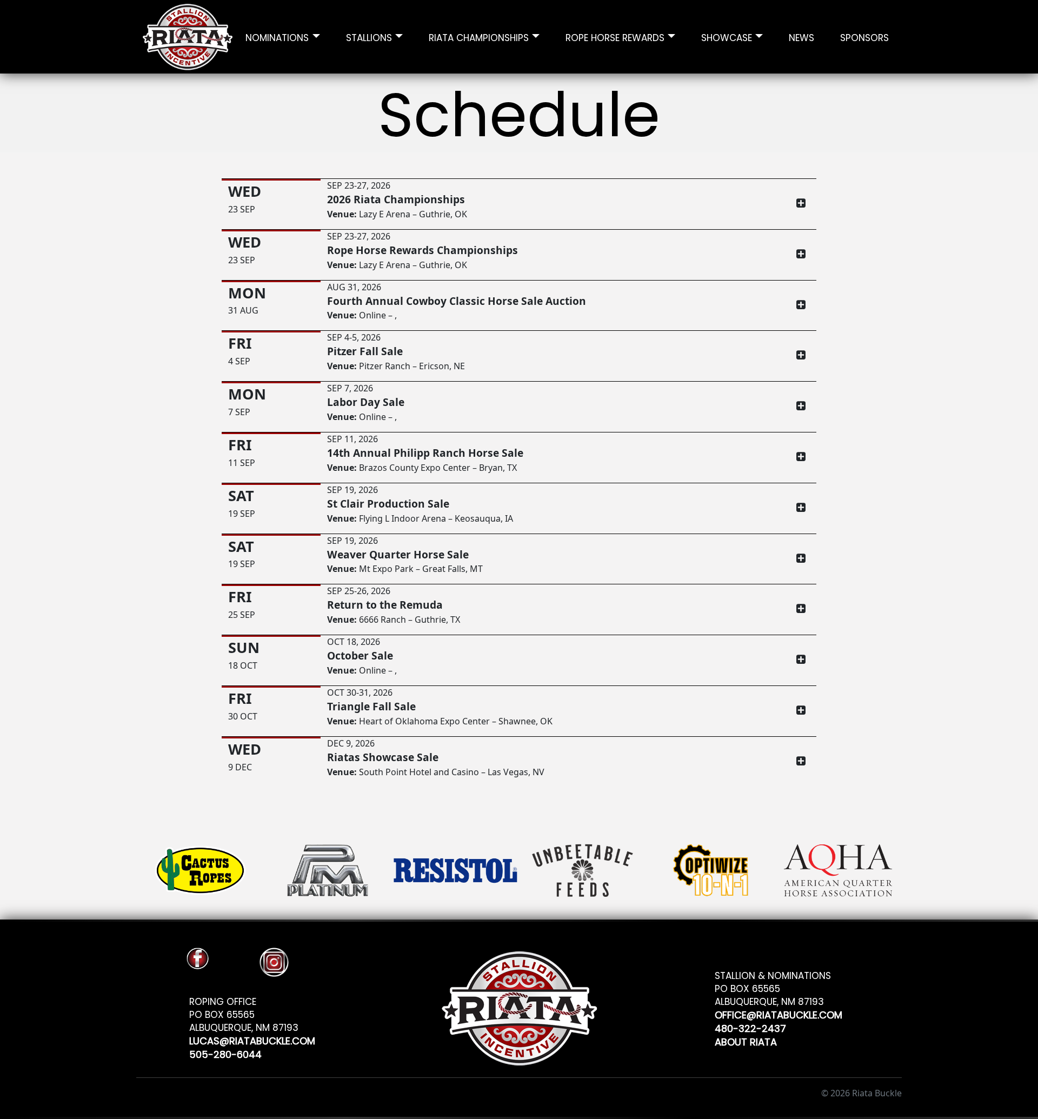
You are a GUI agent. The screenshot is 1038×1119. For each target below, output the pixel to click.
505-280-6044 (225, 1053)
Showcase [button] (726, 36)
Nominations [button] (277, 36)
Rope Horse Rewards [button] (614, 36)
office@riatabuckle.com (778, 1013)
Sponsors (864, 36)
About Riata (746, 1040)
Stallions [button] (369, 36)
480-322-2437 (750, 1027)
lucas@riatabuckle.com (252, 1039)
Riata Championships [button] (479, 36)
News (801, 36)
